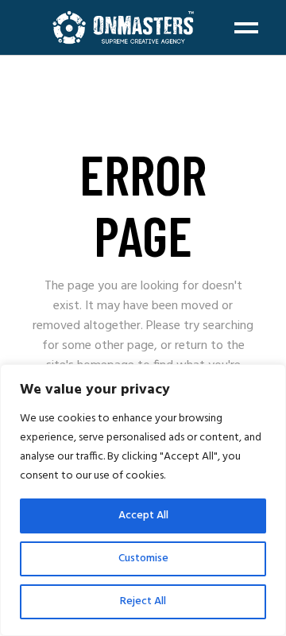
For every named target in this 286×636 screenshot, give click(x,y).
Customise (143, 558)
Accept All (143, 515)
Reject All (143, 601)
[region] (143, 500)
